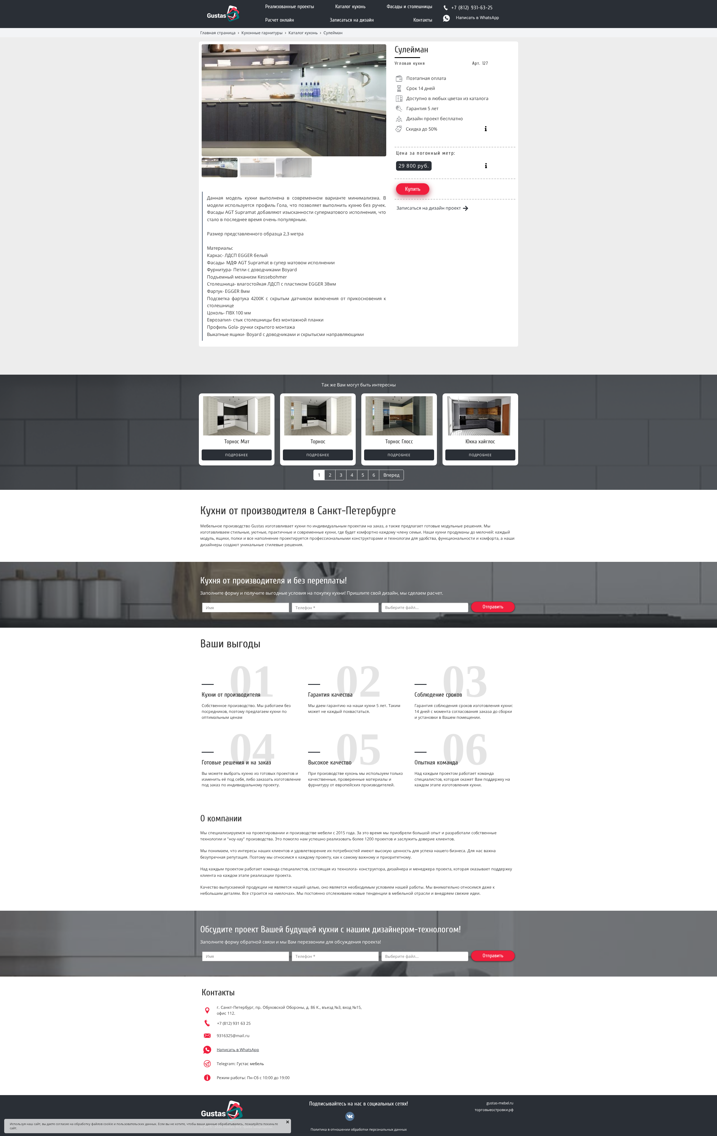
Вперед (391, 475)
